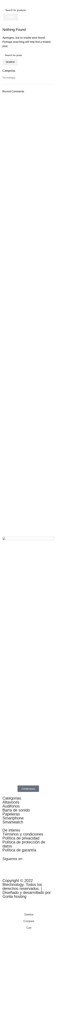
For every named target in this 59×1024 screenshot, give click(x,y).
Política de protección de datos (23, 844)
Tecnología (8, 77)
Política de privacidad (20, 838)
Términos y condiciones (22, 834)
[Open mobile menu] (4, 3)
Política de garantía (19, 850)
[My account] (54, 3)
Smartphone (13, 818)
